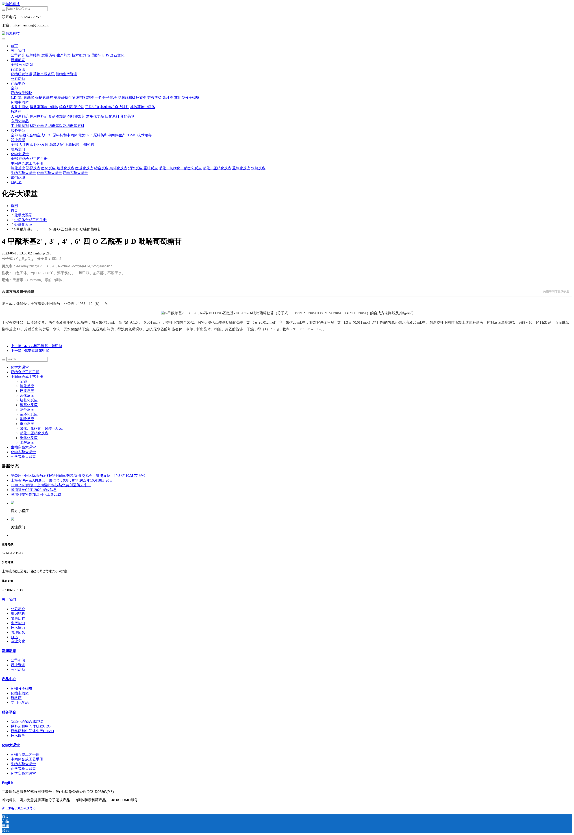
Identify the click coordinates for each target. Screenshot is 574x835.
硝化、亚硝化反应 (34, 433)
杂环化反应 (29, 414)
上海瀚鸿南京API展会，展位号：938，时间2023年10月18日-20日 (62, 480)
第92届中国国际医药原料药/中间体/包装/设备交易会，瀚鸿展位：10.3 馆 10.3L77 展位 (78, 476)
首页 (14, 46)
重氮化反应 (29, 438)
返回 (14, 206)
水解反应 (27, 442)
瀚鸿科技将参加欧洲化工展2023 (36, 494)
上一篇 (36, 346)
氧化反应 (27, 386)
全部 (14, 65)
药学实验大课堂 (23, 456)
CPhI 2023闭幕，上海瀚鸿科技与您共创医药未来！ (51, 485)
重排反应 (27, 424)
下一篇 (30, 351)
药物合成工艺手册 (25, 372)
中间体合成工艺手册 (30, 220)
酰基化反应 (29, 405)
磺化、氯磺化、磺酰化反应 (41, 428)
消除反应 (27, 419)
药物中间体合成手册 (556, 291)
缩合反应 (27, 409)
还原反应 (27, 391)
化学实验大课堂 (23, 452)
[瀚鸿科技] (287, 4)
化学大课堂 (23, 215)
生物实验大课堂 (23, 447)
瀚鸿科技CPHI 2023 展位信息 (34, 490)
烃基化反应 (23, 224)
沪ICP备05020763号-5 (18, 808)
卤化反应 (27, 395)
